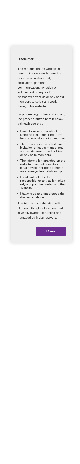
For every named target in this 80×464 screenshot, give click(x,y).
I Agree (50, 231)
